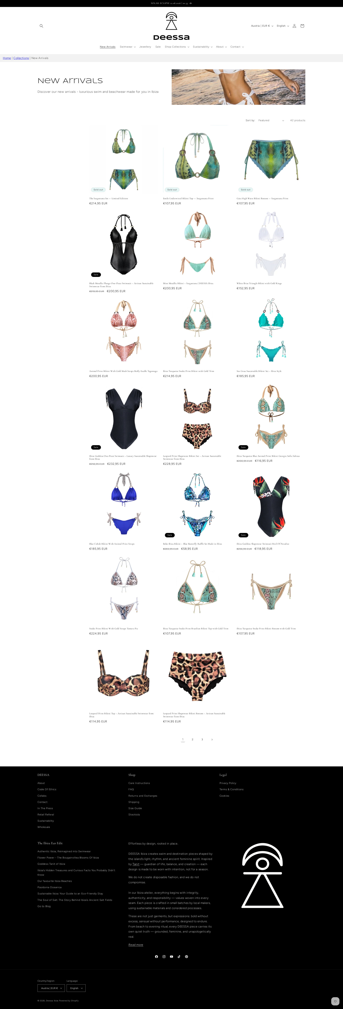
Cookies (224, 795)
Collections (21, 58)
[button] (41, 26)
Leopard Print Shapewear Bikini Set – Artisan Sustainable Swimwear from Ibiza (192, 458)
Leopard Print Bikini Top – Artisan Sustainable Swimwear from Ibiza (121, 715)
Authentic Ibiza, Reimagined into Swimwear (64, 851)
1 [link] (183, 739)
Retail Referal (46, 814)
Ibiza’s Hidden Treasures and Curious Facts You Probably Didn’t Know (76, 872)
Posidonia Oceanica (50, 887)
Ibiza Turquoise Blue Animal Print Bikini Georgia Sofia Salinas (268, 456)
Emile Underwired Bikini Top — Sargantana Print (188, 198)
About (41, 783)
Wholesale (44, 827)
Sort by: (250, 120)
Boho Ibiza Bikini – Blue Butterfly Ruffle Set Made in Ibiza (192, 543)
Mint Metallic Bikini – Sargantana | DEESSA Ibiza (188, 283)
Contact (42, 802)
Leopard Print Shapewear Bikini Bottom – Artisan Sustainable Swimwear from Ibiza (194, 715)
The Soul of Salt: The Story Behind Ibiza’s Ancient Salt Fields (75, 900)
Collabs (42, 795)
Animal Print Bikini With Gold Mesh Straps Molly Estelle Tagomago (123, 371)
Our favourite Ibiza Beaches (55, 881)
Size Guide (135, 808)
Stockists (134, 814)
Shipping (133, 802)
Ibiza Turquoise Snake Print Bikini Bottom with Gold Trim (266, 628)
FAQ (131, 789)
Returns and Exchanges (142, 795)
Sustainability (46, 820)
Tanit (136, 864)
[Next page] (212, 740)
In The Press (45, 808)
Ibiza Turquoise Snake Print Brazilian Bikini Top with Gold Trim (195, 628)
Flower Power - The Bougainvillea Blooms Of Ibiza (68, 857)
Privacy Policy (228, 783)
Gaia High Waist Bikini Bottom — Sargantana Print (262, 198)
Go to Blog (44, 906)
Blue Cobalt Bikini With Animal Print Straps (112, 543)
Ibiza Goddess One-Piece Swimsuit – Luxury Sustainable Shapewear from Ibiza (123, 458)
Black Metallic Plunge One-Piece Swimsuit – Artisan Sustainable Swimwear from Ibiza (121, 285)
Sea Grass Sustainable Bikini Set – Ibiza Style (259, 371)
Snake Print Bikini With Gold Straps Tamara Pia (113, 628)
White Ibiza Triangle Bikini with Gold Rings (259, 283)
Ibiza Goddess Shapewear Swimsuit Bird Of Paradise (263, 543)
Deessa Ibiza (52, 1001)
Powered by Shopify (69, 1001)
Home (7, 58)
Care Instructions (139, 783)
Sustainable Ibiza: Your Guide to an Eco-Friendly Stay (70, 893)
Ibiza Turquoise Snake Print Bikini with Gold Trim (188, 371)
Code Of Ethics (47, 789)
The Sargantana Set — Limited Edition (108, 198)
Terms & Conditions (232, 789)
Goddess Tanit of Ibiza (51, 863)
